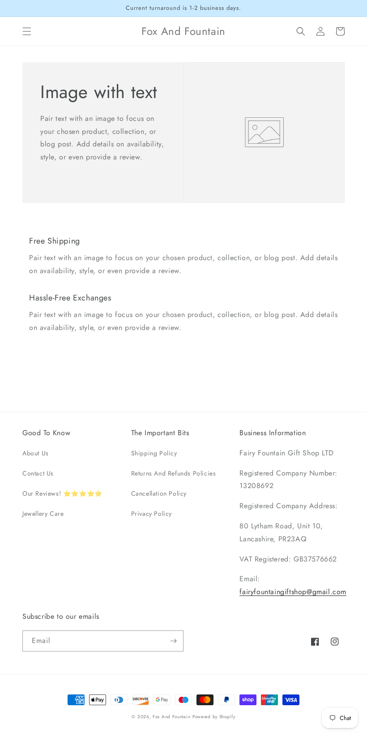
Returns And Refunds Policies (173, 473)
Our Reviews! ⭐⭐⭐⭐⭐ (62, 493)
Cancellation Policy (159, 493)
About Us (35, 453)
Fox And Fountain (171, 716)
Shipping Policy (154, 453)
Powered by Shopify (213, 716)
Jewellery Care (43, 513)
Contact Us (38, 473)
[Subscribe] (173, 640)
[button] (27, 31)
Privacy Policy (151, 513)
